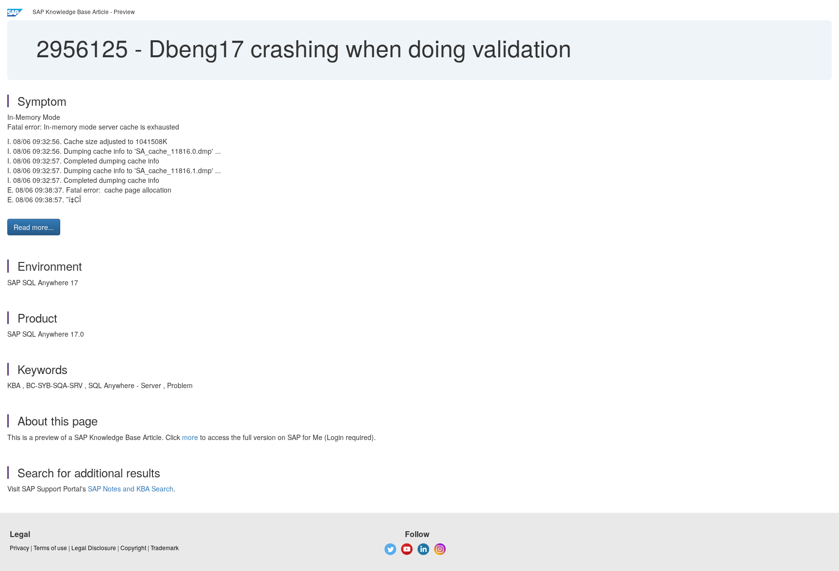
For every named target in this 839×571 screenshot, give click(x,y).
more (190, 437)
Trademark (165, 547)
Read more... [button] (34, 227)
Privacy (19, 547)
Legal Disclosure (93, 547)
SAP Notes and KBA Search (130, 488)
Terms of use (50, 547)
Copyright (133, 547)
